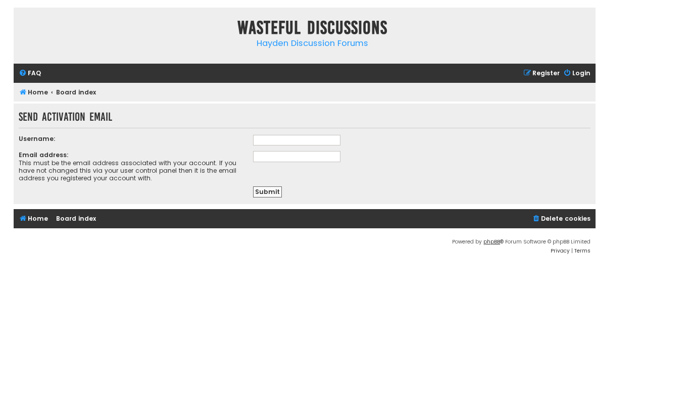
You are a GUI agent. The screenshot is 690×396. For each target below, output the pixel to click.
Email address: (44, 155)
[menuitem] (30, 73)
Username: (37, 138)
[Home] (23, 29)
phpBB (491, 241)
